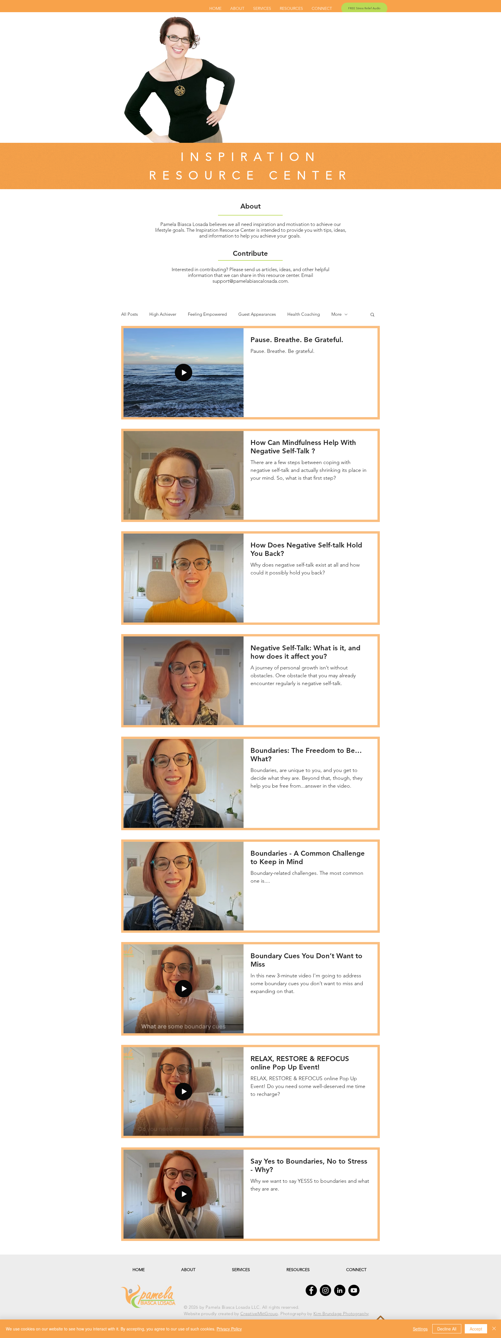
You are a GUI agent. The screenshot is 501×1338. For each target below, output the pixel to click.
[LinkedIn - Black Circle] (339, 1290)
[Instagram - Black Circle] (325, 1290)
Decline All (446, 1329)
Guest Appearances (257, 314)
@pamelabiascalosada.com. (259, 281)
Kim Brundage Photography (341, 1313)
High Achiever (162, 314)
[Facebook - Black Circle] (311, 1290)
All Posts (129, 314)
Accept (476, 1329)
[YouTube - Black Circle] (354, 1290)
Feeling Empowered (207, 314)
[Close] (494, 1328)
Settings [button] (420, 1329)
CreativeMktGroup (259, 1313)
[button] (372, 315)
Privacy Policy (229, 1329)
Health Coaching (303, 314)
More (336, 314)
